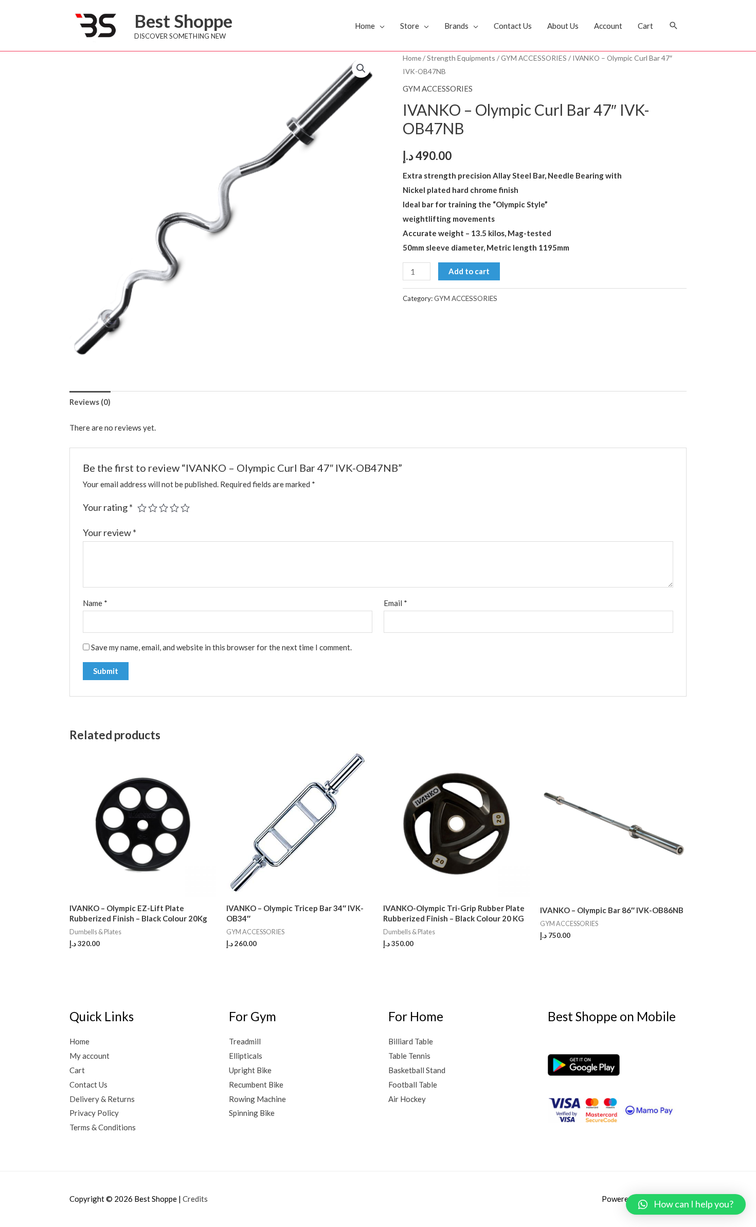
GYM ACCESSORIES (534, 58)
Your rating (108, 507)
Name (95, 603)
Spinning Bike (252, 1112)
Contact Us (513, 25)
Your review (109, 532)
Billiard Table (410, 1041)
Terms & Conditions (102, 1127)
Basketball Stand (416, 1070)
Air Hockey (407, 1099)
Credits (195, 1198)
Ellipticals (245, 1055)
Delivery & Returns (102, 1099)
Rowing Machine (257, 1099)
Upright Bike (250, 1070)
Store (409, 25)
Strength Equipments (461, 58)
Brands (456, 25)
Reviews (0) (90, 401)
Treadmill (245, 1041)
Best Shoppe (183, 20)
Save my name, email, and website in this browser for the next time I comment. (221, 647)
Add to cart (469, 271)
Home (365, 25)
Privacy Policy (94, 1112)
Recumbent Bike (256, 1084)
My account (89, 1055)
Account (608, 25)
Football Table (412, 1084)
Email (395, 603)
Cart (645, 25)
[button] (674, 25)
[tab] (90, 402)
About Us (563, 25)
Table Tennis (409, 1055)
